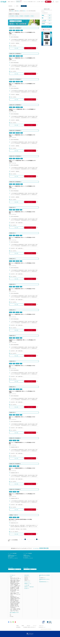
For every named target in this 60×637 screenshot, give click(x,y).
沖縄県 (11, 578)
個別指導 (15, 586)
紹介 (21, 30)
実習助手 (15, 584)
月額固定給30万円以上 (13, 597)
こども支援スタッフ (13, 591)
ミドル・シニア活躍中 (13, 608)
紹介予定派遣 (12, 605)
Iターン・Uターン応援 (16, 606)
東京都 (10, 440)
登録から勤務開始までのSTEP (14, 612)
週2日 (19, 609)
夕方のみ (16, 610)
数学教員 (11, 580)
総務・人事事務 (17, 590)
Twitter (11, 622)
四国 (18, 578)
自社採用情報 (12, 598)
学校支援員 (17, 588)
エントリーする (30, 48)
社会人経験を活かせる (13, 607)
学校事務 (11, 581)
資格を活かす (16, 600)
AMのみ (11, 601)
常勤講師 (14, 517)
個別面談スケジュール (27, 583)
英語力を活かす (12, 600)
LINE (13, 622)
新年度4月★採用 (16, 603)
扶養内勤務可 (18, 608)
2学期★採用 (12, 604)
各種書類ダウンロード (27, 580)
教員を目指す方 (26, 575)
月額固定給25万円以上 (17, 598)
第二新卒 (11, 606)
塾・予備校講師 (12, 587)
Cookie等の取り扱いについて (42, 627)
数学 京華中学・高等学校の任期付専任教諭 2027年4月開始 (20, 519)
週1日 (17, 609)
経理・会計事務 (12, 590)
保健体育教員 (12, 583)
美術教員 (18, 583)
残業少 (11, 609)
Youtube (15, 622)
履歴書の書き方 (26, 579)
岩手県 (10, 30)
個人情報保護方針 (18, 627)
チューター (11, 586)
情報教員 (14, 581)
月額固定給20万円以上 (13, 599)
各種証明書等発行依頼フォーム (43, 581)
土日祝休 (17, 601)
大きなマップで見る (10, 567)
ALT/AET (18, 586)
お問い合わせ (42, 1)
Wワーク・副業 (12, 610)
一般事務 (15, 589)
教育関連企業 (12, 596)
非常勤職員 (14, 593)
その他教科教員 (18, 580)
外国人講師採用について (42, 577)
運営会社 (18, 625)
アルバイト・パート (13, 594)
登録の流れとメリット (13, 1)
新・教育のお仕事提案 (30, 1)
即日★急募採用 (16, 604)
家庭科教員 (17, 581)
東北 (13, 30)
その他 (17, 594)
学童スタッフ (12, 585)
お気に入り (34, 1)
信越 (15, 578)
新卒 (18, 605)
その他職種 (15, 585)
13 (38, 539)
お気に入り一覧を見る (47, 29)
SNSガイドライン (41, 625)
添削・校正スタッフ (13, 588)
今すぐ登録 (49, 1)
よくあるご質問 (38, 1)
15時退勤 (14, 601)
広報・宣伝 (11, 589)
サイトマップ (34, 625)
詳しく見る (16, 48)
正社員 (19, 594)
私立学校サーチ (26, 588)
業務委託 (18, 597)
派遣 (10, 615)
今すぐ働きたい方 (12, 575)
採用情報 (9, 1)
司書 (17, 584)
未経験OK (15, 605)
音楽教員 (15, 583)
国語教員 (14, 580)
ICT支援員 (11, 584)
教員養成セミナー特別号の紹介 (29, 586)
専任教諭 (17, 209)
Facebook (8, 622)
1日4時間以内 (14, 609)
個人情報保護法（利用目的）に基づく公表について (29, 627)
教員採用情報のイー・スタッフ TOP (11, 6)
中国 (16, 578)
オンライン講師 (17, 587)
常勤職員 (11, 593)
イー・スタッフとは (24, 1)
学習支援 (19, 585)
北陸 (20, 578)
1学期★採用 (12, 603)
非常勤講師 (17, 30)
